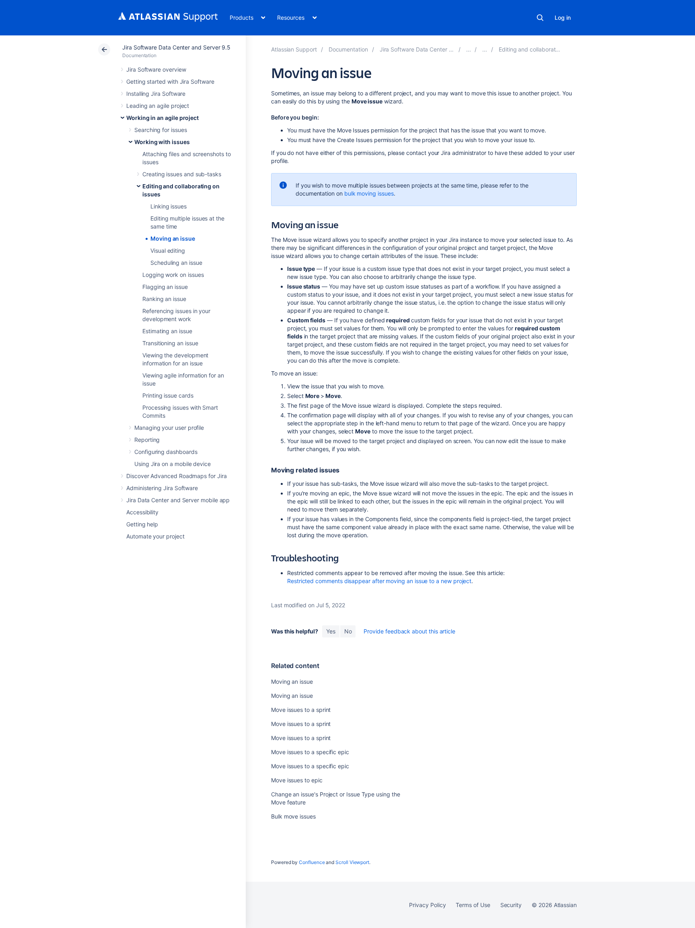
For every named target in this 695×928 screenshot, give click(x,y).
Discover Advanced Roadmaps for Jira (176, 475)
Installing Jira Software (155, 93)
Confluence (312, 862)
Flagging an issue (165, 286)
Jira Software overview (156, 69)
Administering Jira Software (162, 488)
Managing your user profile (169, 427)
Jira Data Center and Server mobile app (178, 500)
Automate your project (155, 536)
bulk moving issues (369, 193)
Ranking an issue (164, 298)
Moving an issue (172, 238)
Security (511, 904)
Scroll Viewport (352, 862)
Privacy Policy (427, 904)
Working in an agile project (162, 117)
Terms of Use (473, 904)
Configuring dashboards (165, 451)
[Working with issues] (484, 49)
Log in (563, 17)
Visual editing (167, 250)
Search (540, 17)
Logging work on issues (173, 274)
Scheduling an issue (176, 262)
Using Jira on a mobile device (172, 463)
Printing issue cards (167, 395)
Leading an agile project (157, 105)
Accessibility (142, 512)
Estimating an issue (167, 331)
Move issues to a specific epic (310, 752)
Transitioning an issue (170, 343)
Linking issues (168, 206)
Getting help (142, 524)
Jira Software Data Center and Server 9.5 (176, 47)
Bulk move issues (293, 816)
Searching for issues (160, 129)
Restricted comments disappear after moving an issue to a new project (379, 580)
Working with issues (162, 141)
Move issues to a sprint (301, 709)
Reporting (147, 439)
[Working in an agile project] (468, 49)
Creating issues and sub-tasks (181, 174)
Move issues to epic (297, 780)
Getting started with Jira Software (170, 81)
